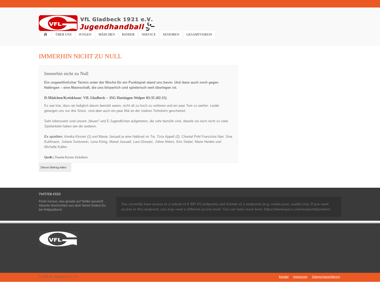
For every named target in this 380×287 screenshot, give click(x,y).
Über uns (64, 34)
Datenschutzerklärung (326, 276)
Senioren (171, 34)
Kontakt (283, 276)
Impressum (300, 276)
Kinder (128, 34)
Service (149, 34)
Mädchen (106, 34)
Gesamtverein (199, 34)
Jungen (85, 34)
